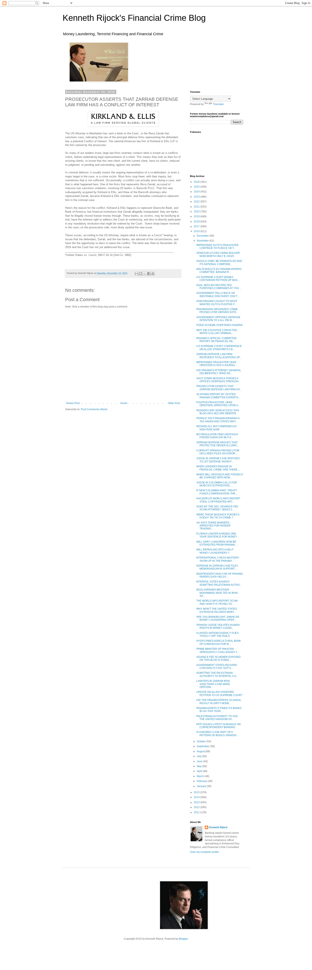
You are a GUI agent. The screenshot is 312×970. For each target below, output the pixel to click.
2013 (197, 802)
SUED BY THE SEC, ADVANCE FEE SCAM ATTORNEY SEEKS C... (217, 508)
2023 (197, 196)
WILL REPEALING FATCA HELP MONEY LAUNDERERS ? (214, 551)
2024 (197, 191)
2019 (197, 216)
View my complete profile (204, 852)
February (202, 781)
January (202, 786)
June (200, 761)
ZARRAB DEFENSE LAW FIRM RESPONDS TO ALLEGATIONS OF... (219, 356)
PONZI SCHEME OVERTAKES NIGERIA (219, 325)
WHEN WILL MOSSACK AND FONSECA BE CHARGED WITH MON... (219, 476)
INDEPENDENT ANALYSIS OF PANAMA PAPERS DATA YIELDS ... (219, 575)
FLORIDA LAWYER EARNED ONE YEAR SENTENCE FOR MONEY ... (218, 535)
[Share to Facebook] (149, 273)
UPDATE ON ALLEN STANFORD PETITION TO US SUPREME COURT (219, 693)
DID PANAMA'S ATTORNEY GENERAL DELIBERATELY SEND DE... (218, 372)
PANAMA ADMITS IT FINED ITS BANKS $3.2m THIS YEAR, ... (219, 710)
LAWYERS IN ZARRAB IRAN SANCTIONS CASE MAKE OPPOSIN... (213, 684)
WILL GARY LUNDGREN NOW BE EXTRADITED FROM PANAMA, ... (217, 543)
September (203, 746)
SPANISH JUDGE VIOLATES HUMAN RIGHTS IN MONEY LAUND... (218, 626)
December (203, 235)
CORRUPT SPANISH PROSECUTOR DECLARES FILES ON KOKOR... (217, 452)
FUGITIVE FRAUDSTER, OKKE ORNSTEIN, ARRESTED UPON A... (218, 404)
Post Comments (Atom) (94, 409)
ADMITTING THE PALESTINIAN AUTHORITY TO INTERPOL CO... (217, 674)
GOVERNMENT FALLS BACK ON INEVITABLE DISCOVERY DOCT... (217, 295)
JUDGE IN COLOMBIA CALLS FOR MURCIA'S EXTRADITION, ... (216, 484)
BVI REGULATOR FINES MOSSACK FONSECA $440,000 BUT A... (217, 436)
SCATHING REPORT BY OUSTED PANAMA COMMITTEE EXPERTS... (218, 396)
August (201, 751)
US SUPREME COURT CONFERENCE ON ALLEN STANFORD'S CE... (219, 348)
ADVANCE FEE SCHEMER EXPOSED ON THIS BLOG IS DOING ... (218, 658)
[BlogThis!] (141, 273)
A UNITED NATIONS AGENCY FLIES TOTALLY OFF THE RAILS (217, 634)
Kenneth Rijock (218, 827)
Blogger (183, 938)
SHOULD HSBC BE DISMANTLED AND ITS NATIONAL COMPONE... (219, 262)
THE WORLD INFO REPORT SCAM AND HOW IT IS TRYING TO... (217, 602)
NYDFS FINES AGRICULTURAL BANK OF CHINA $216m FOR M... (218, 642)
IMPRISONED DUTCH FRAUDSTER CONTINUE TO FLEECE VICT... (217, 247)
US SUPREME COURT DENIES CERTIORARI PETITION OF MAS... (217, 279)
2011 (197, 812)
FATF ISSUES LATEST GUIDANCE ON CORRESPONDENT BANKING (218, 726)
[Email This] (137, 273)
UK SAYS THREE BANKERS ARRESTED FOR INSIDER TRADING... (213, 525)
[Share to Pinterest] (153, 273)
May (199, 766)
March (201, 776)
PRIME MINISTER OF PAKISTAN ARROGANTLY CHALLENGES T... (217, 650)
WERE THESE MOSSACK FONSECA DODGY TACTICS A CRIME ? (217, 516)
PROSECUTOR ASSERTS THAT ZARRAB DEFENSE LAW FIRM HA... (219, 388)
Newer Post (73, 403)
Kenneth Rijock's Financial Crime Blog (134, 17)
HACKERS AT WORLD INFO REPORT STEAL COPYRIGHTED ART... (218, 500)
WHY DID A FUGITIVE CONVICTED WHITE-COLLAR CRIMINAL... (216, 332)
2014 (197, 797)
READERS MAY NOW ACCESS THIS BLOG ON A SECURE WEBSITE (217, 412)
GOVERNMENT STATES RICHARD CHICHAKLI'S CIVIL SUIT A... (216, 667)
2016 (197, 231)
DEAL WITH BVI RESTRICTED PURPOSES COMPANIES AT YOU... (218, 287)
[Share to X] (145, 273)
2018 (197, 221)
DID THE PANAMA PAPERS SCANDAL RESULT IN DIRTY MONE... (218, 702)
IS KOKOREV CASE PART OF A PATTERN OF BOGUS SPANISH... (217, 734)
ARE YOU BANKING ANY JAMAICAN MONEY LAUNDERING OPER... (217, 618)
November (203, 240)
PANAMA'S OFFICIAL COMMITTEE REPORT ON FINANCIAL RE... (216, 340)
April (200, 771)
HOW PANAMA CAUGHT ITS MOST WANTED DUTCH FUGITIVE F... (216, 303)
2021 (197, 206)
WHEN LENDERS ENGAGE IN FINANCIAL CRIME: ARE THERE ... (218, 468)
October (202, 741)
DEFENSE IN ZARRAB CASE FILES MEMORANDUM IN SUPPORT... (217, 567)
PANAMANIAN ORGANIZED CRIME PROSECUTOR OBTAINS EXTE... (217, 311)
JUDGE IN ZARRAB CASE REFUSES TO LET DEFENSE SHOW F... (218, 460)
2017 (197, 226)
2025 (197, 186)
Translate (218, 104)
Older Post (174, 403)
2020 (197, 211)
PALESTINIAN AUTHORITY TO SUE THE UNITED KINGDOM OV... (217, 718)
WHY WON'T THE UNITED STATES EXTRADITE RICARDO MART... (216, 610)
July (199, 756)
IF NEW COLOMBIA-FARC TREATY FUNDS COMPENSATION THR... (216, 492)
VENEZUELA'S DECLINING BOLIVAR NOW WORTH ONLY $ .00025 (218, 254)
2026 (197, 181)
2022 (197, 201)
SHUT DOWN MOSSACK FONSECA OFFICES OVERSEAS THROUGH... (218, 380)
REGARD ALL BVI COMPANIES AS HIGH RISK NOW (216, 428)
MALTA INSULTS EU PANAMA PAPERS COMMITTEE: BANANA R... (219, 271)
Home (123, 403)
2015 (197, 792)
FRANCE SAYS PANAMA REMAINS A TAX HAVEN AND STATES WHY (217, 420)
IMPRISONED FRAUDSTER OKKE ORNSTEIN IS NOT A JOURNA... (216, 364)
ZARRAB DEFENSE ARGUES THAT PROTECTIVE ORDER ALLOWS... (217, 444)
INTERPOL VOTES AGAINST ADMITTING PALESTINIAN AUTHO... (219, 583)
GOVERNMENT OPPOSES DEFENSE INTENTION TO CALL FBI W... (218, 319)
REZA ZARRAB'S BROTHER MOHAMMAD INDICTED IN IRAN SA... (217, 592)
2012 (197, 807)
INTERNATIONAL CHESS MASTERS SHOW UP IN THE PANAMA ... (217, 559)
